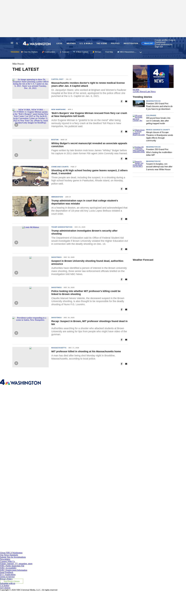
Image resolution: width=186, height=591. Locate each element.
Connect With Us (7, 561)
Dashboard (160, 42)
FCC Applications (8, 574)
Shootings (56, 257)
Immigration (57, 197)
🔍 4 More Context (80, 52)
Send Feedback (6, 572)
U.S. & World (86, 43)
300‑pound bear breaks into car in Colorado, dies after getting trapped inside (158, 121)
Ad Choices (5, 588)
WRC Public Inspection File (12, 566)
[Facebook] (60, 426)
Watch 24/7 (148, 43)
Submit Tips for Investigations (13, 557)
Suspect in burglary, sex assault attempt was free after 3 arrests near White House (159, 167)
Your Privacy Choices (12, 581)
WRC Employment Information (13, 570)
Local (59, 43)
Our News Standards (9, 555)
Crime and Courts (59, 167)
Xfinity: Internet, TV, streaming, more (16, 563)
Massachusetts (58, 348)
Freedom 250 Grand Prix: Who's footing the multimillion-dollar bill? (159, 152)
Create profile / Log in (165, 40)
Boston (55, 139)
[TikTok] (60, 509)
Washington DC (153, 101)
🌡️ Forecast (64, 52)
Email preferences (163, 44)
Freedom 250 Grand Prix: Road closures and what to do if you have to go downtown (159, 106)
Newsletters (5, 559)
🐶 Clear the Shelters (29, 52)
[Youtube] (60, 550)
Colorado (151, 115)
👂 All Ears (96, 52)
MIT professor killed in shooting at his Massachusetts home (86, 351)
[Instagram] (60, 468)
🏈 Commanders (48, 52)
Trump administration (61, 227)
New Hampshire (58, 109)
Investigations (131, 43)
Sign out (159, 46)
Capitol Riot (57, 79)
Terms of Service (7, 576)
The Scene (101, 43)
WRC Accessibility (8, 568)
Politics (115, 43)
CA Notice (4, 585)
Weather (71, 43)
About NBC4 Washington (11, 553)
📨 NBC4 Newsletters (125, 52)
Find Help (109, 52)
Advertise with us (7, 583)
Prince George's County (158, 130)
